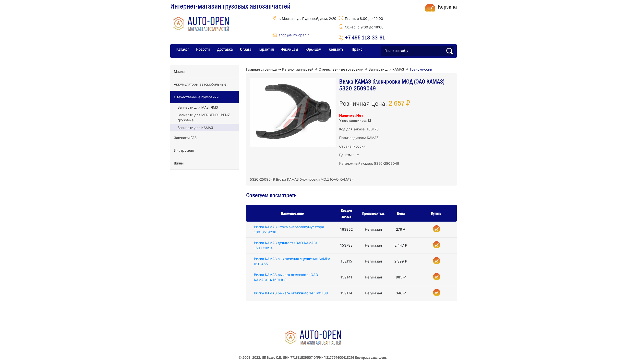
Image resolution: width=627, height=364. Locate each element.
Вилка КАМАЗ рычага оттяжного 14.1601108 (291, 293)
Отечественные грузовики (196, 97)
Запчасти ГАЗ (185, 138)
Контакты (336, 49)
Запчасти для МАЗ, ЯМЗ (198, 107)
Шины (179, 163)
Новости (203, 49)
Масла (179, 71)
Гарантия (266, 49)
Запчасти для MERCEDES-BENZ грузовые (204, 117)
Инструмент (184, 150)
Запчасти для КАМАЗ (195, 128)
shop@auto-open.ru (295, 35)
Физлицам (289, 49)
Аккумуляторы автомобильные (200, 84)
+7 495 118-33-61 (365, 37)
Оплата (245, 49)
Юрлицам (313, 49)
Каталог (182, 49)
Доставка (225, 49)
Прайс (357, 49)
